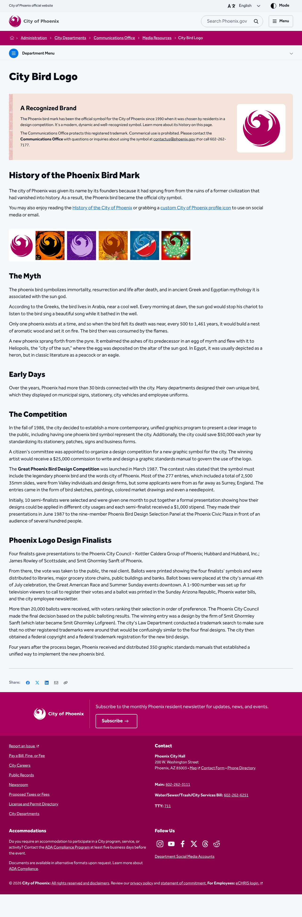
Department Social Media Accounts (184, 857)
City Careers (19, 766)
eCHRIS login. (247, 883)
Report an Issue (22, 746)
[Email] (56, 682)
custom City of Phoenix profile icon (195, 208)
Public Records (21, 775)
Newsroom (18, 785)
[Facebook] (28, 682)
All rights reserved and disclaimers (80, 883)
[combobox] (232, 21)
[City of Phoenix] (34, 21)
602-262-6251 (236, 795)
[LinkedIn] (46, 682)
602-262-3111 (178, 785)
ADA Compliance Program (67, 847)
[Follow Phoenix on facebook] (182, 844)
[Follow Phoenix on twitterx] (194, 844)
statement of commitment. (184, 883)
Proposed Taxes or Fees (29, 795)
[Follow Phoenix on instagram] (160, 844)
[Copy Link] (65, 682)
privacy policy (141, 883)
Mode (284, 5)
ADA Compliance (23, 869)
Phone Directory (241, 768)
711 (167, 806)
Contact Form (213, 768)
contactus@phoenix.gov (174, 139)
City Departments (24, 814)
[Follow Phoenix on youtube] (171, 844)
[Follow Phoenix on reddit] (216, 844)
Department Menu (38, 53)
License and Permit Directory (33, 804)
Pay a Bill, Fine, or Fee (27, 756)
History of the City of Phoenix (102, 208)
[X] (37, 682)
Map (193, 768)
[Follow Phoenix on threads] (205, 844)
